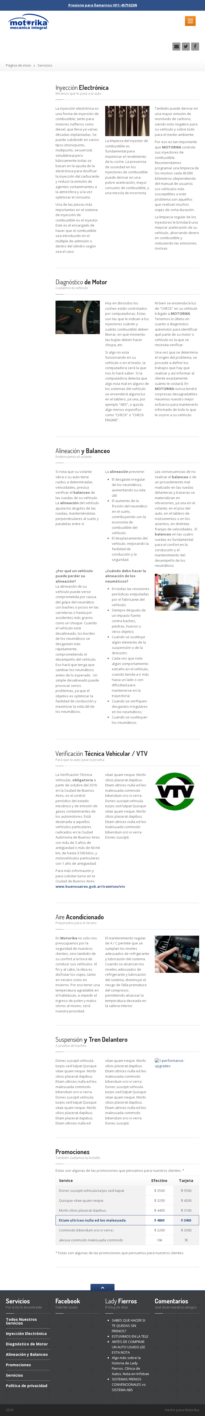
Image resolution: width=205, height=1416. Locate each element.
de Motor (81, 282)
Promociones (73, 1151)
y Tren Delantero (92, 1039)
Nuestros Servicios (21, 1322)
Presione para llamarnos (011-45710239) (102, 5)
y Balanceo (83, 450)
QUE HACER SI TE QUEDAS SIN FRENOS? (128, 1325)
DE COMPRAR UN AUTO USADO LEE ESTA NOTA (128, 1347)
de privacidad (26, 1385)
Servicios (14, 1375)
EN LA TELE (130, 1336)
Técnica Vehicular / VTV (102, 753)
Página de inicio (18, 65)
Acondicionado (80, 917)
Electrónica (82, 87)
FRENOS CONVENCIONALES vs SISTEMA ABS (129, 1384)
